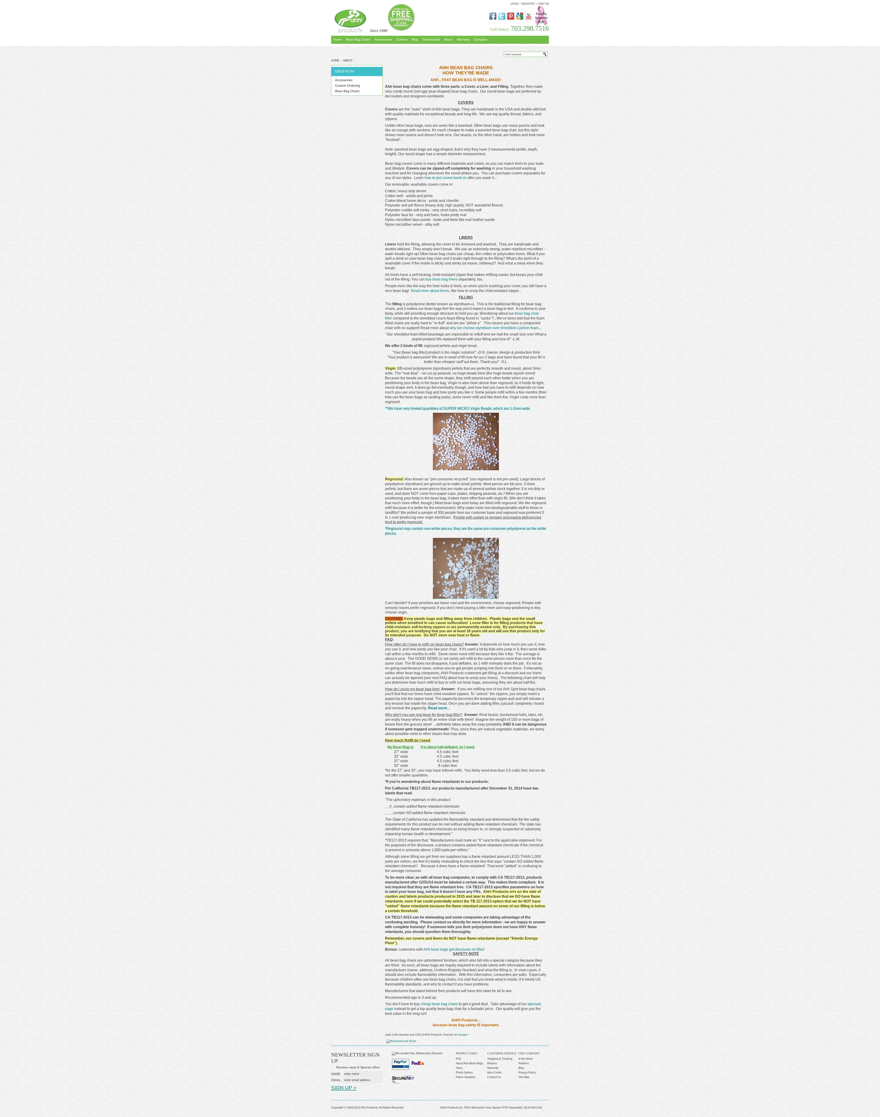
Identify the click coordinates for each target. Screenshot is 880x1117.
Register (528, 3)
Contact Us (494, 1077)
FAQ (458, 1058)
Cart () (543, 3)
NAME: (336, 1074)
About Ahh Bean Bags (469, 1063)
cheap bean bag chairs (439, 1004)
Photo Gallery (464, 1072)
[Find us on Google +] (519, 18)
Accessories (343, 80)
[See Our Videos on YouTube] (528, 19)
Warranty (492, 1068)
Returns (492, 1063)
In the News (525, 1058)
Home (335, 60)
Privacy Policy (527, 1072)
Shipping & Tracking (499, 1058)
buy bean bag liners (442, 279)
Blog (521, 1068)
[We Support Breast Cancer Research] (541, 24)
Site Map (523, 1077)
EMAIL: (336, 1080)
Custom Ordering (347, 85)
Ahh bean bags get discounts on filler (454, 949)
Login (514, 3)
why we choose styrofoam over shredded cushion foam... (495, 328)
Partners (523, 1063)
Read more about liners (430, 291)
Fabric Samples (465, 1077)
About (347, 60)
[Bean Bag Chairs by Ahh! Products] (350, 21)
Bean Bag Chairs (347, 91)
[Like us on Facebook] (492, 18)
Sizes (459, 1068)
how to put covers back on (445, 178)
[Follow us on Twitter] (501, 18)
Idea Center (494, 1072)
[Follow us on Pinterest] (510, 18)
